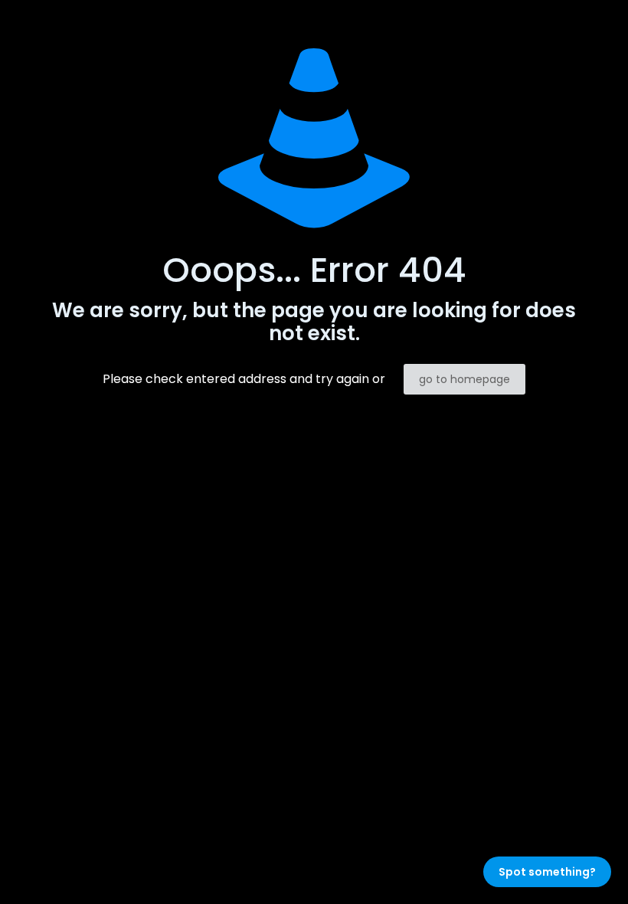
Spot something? (547, 871)
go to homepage (464, 379)
